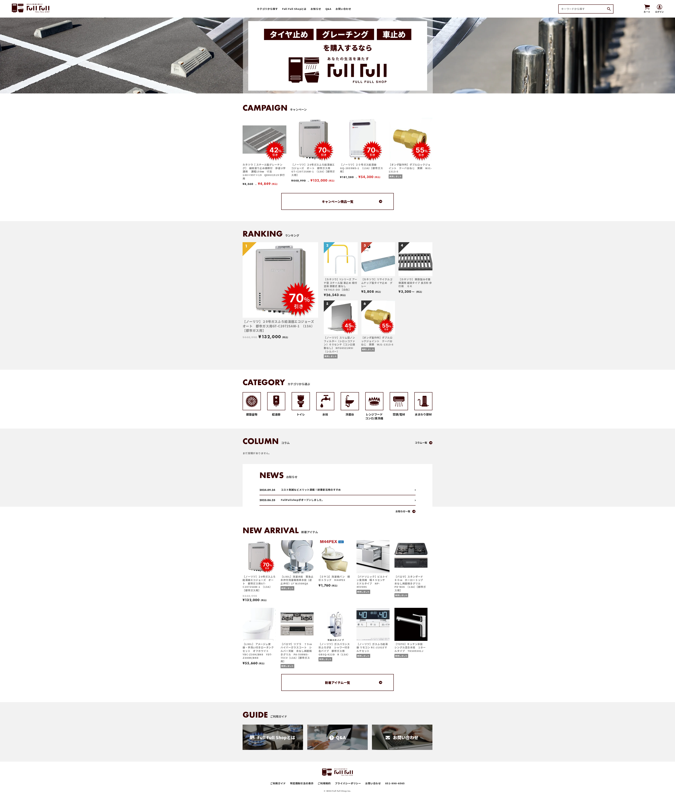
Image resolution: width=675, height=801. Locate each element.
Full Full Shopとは (294, 9)
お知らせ (316, 9)
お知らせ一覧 (403, 511)
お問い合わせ (343, 9)
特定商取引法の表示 (302, 783)
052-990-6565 (395, 783)
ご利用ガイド (278, 783)
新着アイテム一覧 (337, 682)
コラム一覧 (421, 442)
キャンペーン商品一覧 (337, 201)
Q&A (328, 9)
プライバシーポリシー (348, 783)
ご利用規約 (324, 783)
